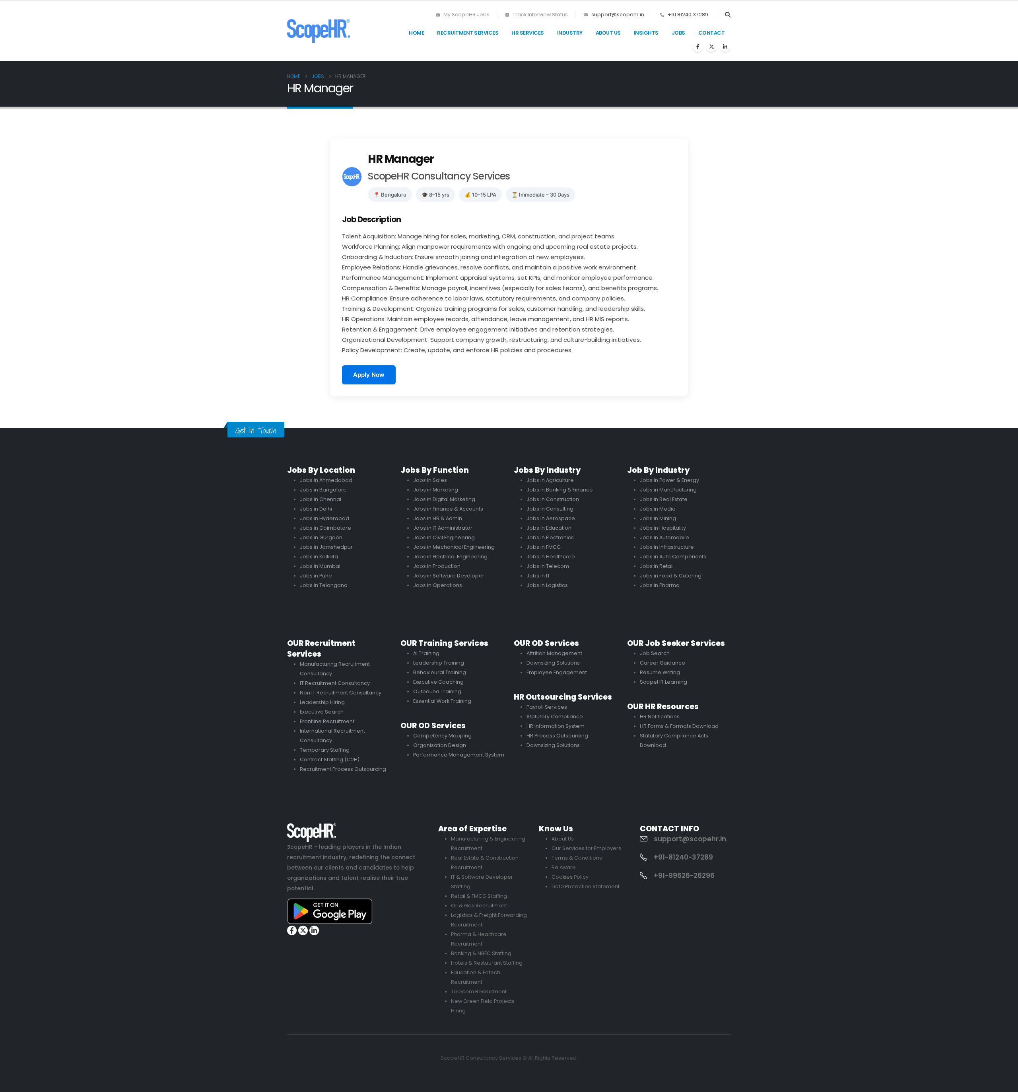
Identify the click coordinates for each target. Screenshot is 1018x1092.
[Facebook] (697, 46)
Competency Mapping (442, 735)
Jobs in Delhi (316, 508)
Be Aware (564, 867)
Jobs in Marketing (435, 489)
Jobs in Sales (430, 480)
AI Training (426, 653)
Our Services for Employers (586, 848)
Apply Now (369, 374)
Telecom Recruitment (479, 991)
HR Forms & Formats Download (679, 726)
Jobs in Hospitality (663, 528)
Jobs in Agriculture (550, 480)
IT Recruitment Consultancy (335, 683)
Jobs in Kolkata (319, 556)
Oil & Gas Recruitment (479, 905)
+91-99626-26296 (684, 875)
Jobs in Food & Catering (670, 575)
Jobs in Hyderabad (324, 518)
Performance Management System (458, 754)
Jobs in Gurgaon (321, 537)
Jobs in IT (538, 575)
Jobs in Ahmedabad (326, 480)
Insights (646, 33)
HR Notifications (660, 716)
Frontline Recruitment (327, 721)
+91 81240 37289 (688, 14)
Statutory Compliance (554, 716)
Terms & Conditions (577, 857)
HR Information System (555, 726)
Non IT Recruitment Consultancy (340, 692)
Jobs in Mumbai (320, 566)
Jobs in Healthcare (550, 556)
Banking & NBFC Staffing (481, 953)
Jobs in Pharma (660, 585)
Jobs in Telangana (324, 585)
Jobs (678, 33)
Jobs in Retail (657, 566)
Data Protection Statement (586, 886)
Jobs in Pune (316, 575)
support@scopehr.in (617, 14)
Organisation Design (439, 745)
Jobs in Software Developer (448, 575)
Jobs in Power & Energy (669, 480)
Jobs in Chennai (320, 499)
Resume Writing (660, 672)
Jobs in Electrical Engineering (450, 556)
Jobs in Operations (437, 585)
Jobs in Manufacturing (668, 489)
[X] (711, 46)
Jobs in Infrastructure (667, 547)
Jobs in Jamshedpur (326, 547)
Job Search (655, 653)
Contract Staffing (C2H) (329, 759)
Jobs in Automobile (664, 537)
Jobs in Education (548, 528)
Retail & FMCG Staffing (479, 896)
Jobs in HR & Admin (437, 518)
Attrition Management (554, 653)
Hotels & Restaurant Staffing (487, 962)
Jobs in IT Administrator (442, 528)
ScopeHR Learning (663, 682)
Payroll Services (546, 707)
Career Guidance (662, 662)
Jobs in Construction (552, 499)
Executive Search (322, 711)
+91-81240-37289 (683, 857)
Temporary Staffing (325, 750)
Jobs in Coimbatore (325, 528)
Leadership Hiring (322, 702)
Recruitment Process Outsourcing (343, 769)
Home (416, 33)
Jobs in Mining (658, 518)
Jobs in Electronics (550, 537)
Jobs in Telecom (547, 566)
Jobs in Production (436, 566)
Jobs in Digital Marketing (444, 499)
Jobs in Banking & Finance (559, 489)
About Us (608, 33)
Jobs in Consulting (549, 508)
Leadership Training (438, 662)
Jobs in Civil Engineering (444, 537)
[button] (727, 15)
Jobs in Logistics (547, 585)
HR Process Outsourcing (557, 735)
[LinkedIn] (724, 46)
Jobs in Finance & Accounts (448, 508)
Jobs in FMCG (543, 547)
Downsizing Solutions (553, 662)
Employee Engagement (556, 672)
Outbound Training (437, 691)
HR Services (527, 33)
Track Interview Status (539, 14)
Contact (711, 33)
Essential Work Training (442, 701)
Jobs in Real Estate (664, 499)
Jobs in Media (658, 508)
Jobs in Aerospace (550, 518)
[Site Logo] (318, 31)
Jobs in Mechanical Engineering (454, 547)
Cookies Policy (570, 877)
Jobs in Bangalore (323, 489)
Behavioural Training (439, 672)
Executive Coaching (438, 682)
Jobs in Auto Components (673, 556)
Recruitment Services (467, 33)
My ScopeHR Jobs (466, 14)
